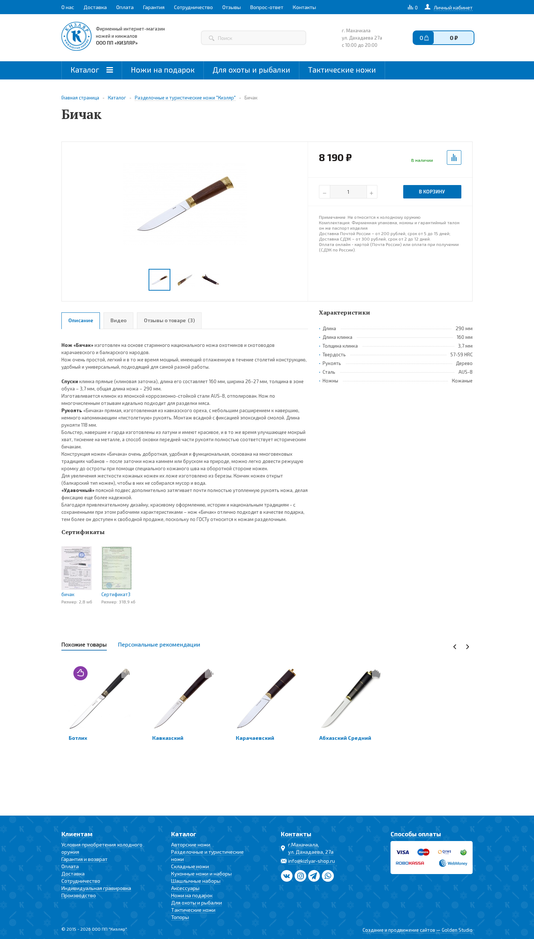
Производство (78, 895)
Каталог (85, 69)
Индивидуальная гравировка (96, 888)
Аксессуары (185, 888)
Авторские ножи (190, 844)
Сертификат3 (115, 594)
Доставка (73, 873)
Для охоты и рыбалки (251, 69)
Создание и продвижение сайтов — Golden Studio (418, 930)
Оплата (70, 866)
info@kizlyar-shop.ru (311, 861)
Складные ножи (190, 866)
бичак (67, 594)
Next (467, 646)
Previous (455, 646)
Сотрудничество (80, 881)
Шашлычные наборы (196, 881)
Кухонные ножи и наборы (201, 873)
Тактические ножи (342, 69)
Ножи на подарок (163, 69)
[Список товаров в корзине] (450, 40)
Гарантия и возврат (84, 859)
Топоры (180, 917)
